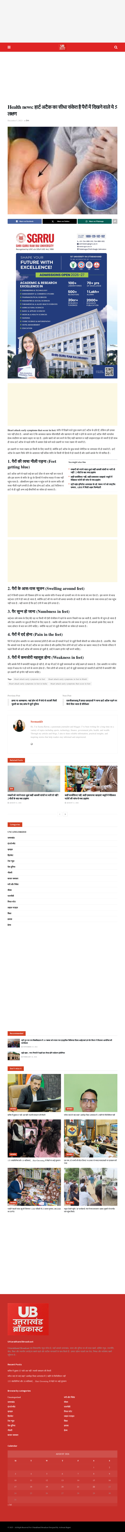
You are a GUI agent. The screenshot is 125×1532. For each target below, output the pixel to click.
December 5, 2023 (15, 120)
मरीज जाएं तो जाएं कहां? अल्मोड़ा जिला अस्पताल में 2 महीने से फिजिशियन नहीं (89, 1115)
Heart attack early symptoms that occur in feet (70, 683)
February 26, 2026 (30, 1057)
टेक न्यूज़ (11, 861)
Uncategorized (17, 831)
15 (94, 1480)
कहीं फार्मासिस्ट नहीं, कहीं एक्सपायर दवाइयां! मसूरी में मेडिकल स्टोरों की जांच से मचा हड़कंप (91, 478)
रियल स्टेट (12, 901)
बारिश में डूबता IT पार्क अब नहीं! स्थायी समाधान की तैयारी (26, 1115)
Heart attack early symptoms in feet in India (28, 683)
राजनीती (11, 895)
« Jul (10, 1504)
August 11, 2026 (72, 803)
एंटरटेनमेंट (11, 843)
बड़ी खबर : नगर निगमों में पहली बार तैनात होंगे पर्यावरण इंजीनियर (43, 1052)
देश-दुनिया (11, 866)
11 (31, 1480)
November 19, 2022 (30, 1047)
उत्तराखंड (11, 837)
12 (47, 1480)
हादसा (10, 919)
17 (15, 1486)
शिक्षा (9, 913)
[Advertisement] (62, 21)
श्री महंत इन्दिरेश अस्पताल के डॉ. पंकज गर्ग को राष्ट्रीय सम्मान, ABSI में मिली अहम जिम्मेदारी (93, 486)
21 (78, 1486)
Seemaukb (37, 721)
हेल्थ (27, 120)
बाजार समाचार (13, 878)
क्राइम (69, 789)
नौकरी (10, 872)
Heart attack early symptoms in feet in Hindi (67, 679)
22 (94, 1486)
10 (15, 1480)
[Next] (65, 814)
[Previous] (59, 814)
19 (47, 1486)
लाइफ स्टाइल (13, 907)
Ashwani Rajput (65, 1527)
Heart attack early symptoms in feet (29, 679)
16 (110, 1480)
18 (31, 1486)
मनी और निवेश (13, 884)
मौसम (10, 890)
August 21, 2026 (15, 803)
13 (62, 1480)
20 (62, 1486)
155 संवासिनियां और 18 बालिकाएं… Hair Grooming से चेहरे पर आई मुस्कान (34, 1160)
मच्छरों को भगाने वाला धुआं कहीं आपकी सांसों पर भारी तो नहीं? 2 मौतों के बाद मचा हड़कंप (93, 471)
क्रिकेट (10, 855)
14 (78, 1480)
